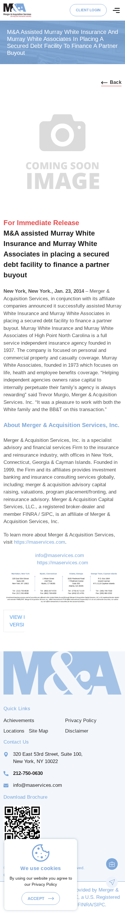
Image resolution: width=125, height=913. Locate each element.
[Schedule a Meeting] (112, 864)
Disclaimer (76, 731)
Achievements (18, 720)
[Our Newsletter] (112, 882)
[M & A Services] (17, 10)
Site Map (38, 731)
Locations (13, 731)
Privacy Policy (81, 720)
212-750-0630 (28, 773)
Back (116, 82)
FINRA (85, 904)
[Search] (116, 10)
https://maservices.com (39, 542)
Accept (37, 898)
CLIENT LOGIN (88, 10)
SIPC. (100, 904)
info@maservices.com (59, 555)
